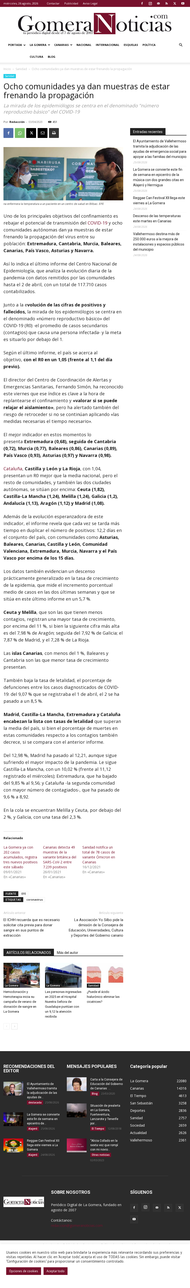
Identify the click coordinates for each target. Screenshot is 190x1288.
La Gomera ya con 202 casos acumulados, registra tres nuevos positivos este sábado (20, 857)
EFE (24, 893)
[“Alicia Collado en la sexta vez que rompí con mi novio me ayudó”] (77, 1145)
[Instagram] (150, 3)
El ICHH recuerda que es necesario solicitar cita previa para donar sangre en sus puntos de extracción (31, 928)
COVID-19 (97, 223)
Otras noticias (101, 1154)
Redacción (17, 122)
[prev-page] (6, 1026)
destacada (35, 1102)
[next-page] (14, 1026)
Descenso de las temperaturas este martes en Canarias (157, 218)
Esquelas (131, 45)
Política (149, 45)
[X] (174, 3)
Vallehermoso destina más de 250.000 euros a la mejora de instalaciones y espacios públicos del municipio (158, 241)
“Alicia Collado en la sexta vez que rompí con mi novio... (104, 1145)
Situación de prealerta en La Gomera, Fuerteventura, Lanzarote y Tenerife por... (105, 1114)
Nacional (83, 45)
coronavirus (34, 899)
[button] (181, 45)
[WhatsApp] (20, 133)
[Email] (43, 133)
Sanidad (21, 69)
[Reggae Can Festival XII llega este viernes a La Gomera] (13, 1145)
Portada (15, 45)
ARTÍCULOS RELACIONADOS (28, 953)
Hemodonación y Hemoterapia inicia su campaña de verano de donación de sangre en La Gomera (19, 1001)
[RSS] (166, 3)
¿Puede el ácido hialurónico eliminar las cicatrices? (103, 997)
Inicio (7, 69)
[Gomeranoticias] (95, 23)
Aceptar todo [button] (56, 1271)
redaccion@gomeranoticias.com (77, 1225)
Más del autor (67, 953)
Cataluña (12, 469)
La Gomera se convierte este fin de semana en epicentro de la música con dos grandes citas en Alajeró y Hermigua (158, 177)
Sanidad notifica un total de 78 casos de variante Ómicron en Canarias (98, 854)
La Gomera (38, 45)
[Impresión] (54, 133)
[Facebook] (142, 3)
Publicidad (71, 3)
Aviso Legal (90, 3)
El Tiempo (98, 1128)
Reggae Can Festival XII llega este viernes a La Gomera (159, 200)
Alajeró (32, 1128)
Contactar (53, 3)
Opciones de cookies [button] (23, 1271)
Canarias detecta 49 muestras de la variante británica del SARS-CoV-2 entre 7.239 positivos (59, 857)
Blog (51, 56)
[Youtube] (183, 3)
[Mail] (158, 3)
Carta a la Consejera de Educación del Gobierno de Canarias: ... (106, 1084)
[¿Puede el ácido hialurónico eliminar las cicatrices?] (105, 975)
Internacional (107, 45)
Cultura (36, 56)
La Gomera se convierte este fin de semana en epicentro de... (43, 1119)
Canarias (61, 45)
